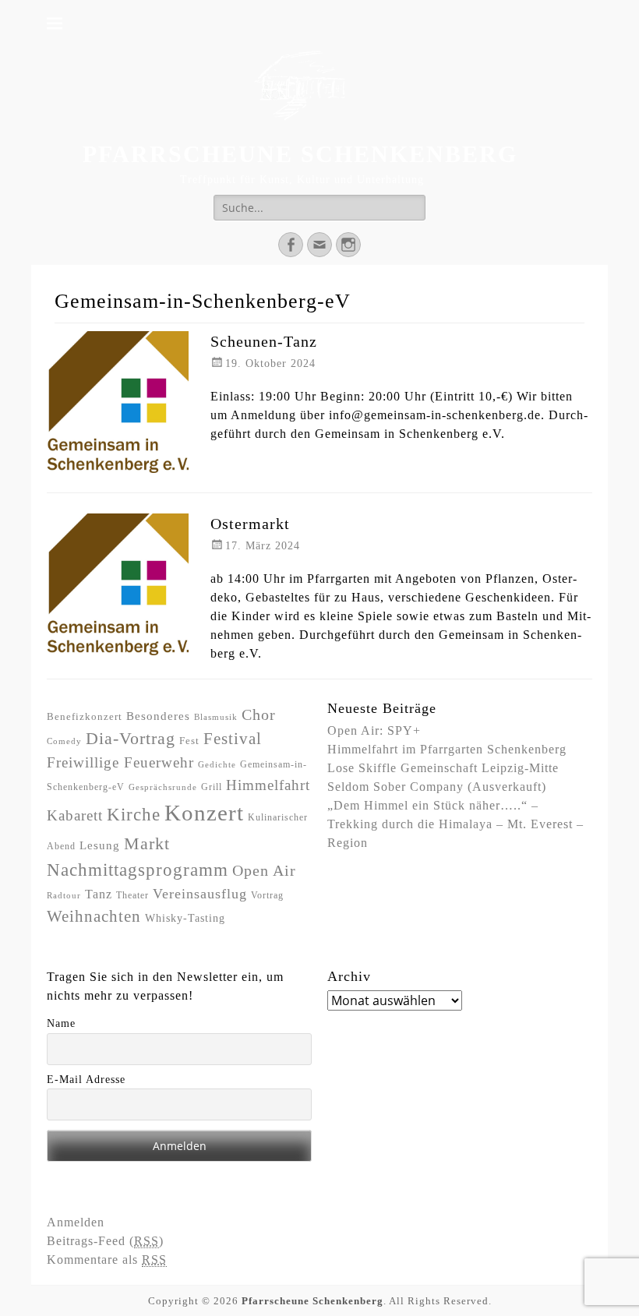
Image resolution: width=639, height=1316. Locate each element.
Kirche (134, 814)
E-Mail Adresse (86, 1079)
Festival (232, 738)
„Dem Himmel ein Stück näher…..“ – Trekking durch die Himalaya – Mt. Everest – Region (455, 824)
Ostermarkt (250, 523)
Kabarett (75, 815)
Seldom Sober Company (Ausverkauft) (436, 786)
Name (61, 1023)
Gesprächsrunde (163, 787)
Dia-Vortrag (130, 738)
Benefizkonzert (84, 716)
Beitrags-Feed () (105, 1240)
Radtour (64, 895)
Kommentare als (107, 1259)
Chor (259, 715)
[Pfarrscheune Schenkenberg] (300, 85)
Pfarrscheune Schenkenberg (300, 154)
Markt (147, 843)
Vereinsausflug (200, 893)
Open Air (264, 870)
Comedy (64, 741)
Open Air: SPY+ (374, 730)
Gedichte (217, 764)
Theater (132, 895)
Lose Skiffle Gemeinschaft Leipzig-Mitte (443, 767)
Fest (189, 740)
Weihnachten (94, 916)
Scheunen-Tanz (263, 341)
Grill (211, 786)
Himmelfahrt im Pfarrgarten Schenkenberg (447, 749)
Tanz (98, 894)
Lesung (99, 845)
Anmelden (75, 1222)
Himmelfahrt (268, 785)
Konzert (204, 812)
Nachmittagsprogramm (137, 869)
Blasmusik (216, 717)
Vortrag (267, 895)
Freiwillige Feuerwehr (120, 762)
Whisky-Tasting (185, 918)
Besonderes (158, 716)
